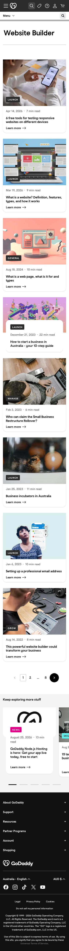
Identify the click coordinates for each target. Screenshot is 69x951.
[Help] (47, 5)
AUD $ (57, 879)
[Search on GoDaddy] (63, 16)
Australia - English (15, 879)
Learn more (17, 767)
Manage (13, 398)
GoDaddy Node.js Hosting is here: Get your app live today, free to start (28, 752)
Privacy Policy (33, 901)
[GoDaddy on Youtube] (43, 889)
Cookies (50, 901)
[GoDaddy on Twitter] (33, 889)
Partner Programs (14, 831)
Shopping (9, 850)
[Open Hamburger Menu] (4, 5)
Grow (12, 628)
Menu (6, 15)
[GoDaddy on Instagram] (15, 889)
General (14, 258)
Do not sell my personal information (34, 908)
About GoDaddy (13, 802)
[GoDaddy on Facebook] (6, 889)
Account (8, 840)
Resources (9, 821)
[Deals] (39, 5)
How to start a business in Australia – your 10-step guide (31, 344)
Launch (13, 99)
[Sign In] (54, 5)
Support (8, 812)
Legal (17, 901)
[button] (12, 784)
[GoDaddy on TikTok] (24, 889)
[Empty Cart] (62, 5)
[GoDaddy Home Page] (18, 863)
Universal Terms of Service (34, 943)
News (16, 729)
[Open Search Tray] (31, 5)
